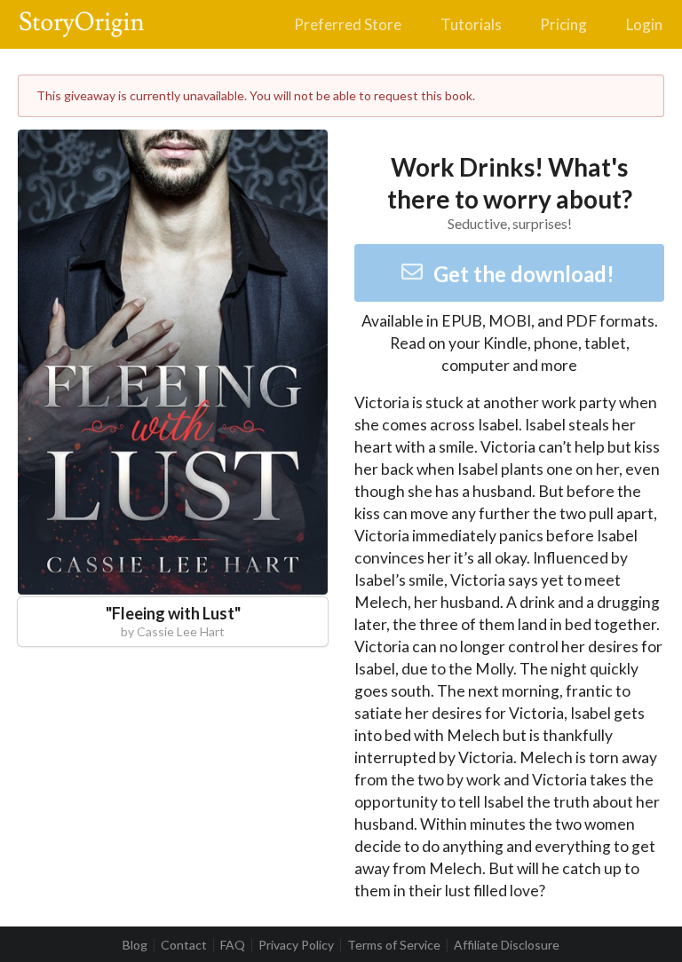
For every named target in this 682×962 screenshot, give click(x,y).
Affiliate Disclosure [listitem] (506, 945)
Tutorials (471, 24)
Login (644, 24)
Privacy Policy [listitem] (296, 945)
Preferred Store (347, 24)
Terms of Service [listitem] (393, 945)
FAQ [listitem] (232, 945)
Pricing (563, 24)
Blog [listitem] (135, 945)
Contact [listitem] (184, 945)
